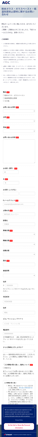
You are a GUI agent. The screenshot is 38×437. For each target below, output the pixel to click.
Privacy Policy (19, 420)
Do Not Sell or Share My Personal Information (19, 426)
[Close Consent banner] (34, 406)
